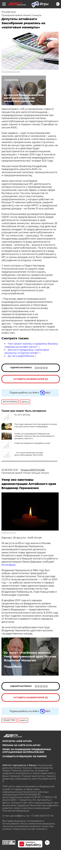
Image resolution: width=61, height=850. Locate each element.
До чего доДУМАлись (21, 356)
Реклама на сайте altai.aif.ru (21, 745)
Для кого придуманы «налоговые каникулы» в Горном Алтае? (26, 351)
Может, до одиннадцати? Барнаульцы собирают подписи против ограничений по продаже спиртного (34, 436)
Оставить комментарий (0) (30, 379)
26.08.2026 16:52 (9, 470)
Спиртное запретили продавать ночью (32, 443)
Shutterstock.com (10, 71)
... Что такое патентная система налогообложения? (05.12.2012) (28, 454)
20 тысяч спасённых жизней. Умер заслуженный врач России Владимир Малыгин (30, 656)
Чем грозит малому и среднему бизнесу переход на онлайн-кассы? (31, 345)
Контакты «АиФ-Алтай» (17, 741)
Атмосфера (8, 564)
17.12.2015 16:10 (8, 12)
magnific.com (8, 532)
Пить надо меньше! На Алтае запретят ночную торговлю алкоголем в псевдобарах (35, 425)
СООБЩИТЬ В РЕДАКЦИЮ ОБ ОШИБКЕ (24, 756)
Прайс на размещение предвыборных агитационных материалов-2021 (26, 750)
